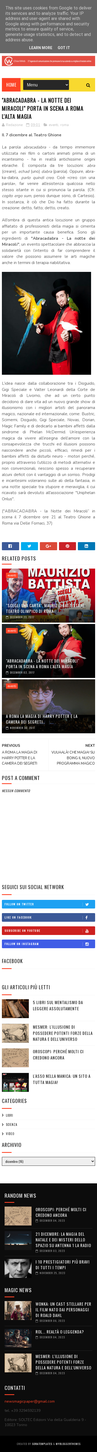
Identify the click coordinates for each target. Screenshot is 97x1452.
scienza (11, 1124)
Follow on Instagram (22, 944)
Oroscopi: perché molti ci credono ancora (58, 1054)
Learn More (40, 48)
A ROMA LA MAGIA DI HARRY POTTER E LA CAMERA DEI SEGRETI (42, 719)
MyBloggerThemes (68, 1444)
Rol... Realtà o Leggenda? (60, 1332)
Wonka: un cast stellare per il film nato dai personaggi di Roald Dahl (63, 1309)
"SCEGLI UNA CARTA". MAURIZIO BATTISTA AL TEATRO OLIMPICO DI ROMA (45, 608)
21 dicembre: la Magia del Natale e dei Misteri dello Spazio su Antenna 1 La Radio (63, 1239)
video (10, 1134)
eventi (53, 125)
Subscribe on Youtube (22, 930)
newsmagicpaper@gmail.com (30, 1401)
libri (9, 1115)
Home (11, 85)
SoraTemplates (42, 1444)
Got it (64, 48)
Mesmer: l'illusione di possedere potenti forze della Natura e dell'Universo (63, 1033)
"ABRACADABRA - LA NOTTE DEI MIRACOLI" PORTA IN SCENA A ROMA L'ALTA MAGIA (42, 663)
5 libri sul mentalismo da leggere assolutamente (58, 1005)
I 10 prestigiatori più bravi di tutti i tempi (63, 1264)
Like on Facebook (18, 917)
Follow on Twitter (19, 904)
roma (64, 125)
